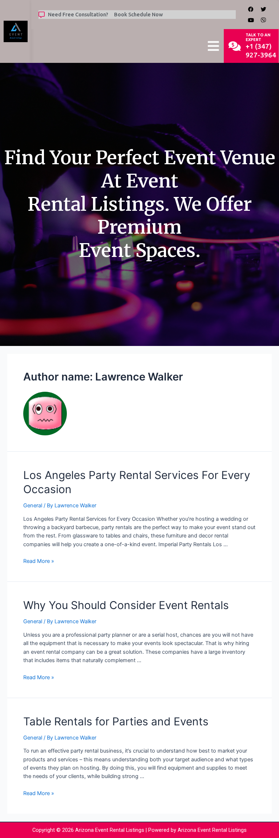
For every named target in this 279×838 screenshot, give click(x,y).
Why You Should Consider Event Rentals (126, 605)
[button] (213, 46)
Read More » (38, 561)
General (32, 505)
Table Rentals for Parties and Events (116, 721)
